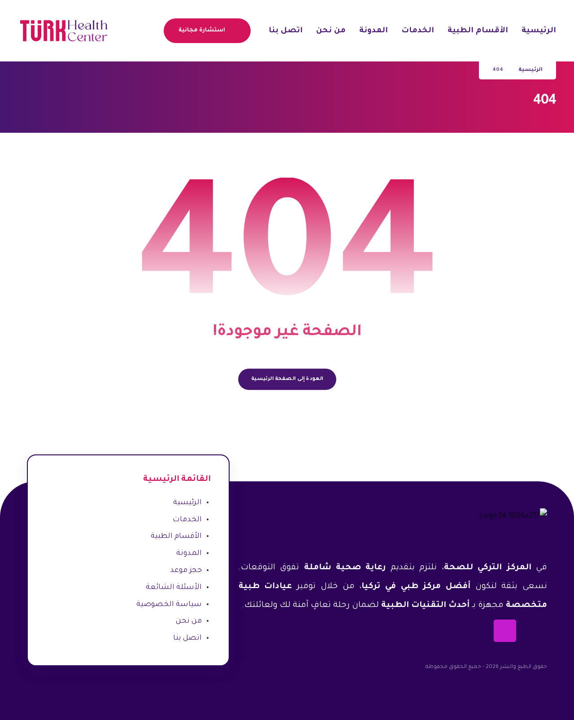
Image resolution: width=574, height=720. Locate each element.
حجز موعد (186, 571)
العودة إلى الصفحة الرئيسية (287, 379)
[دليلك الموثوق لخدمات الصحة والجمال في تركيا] (63, 30)
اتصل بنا (187, 638)
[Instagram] (505, 631)
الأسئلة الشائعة (174, 588)
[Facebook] (536, 631)
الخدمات (187, 520)
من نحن (189, 621)
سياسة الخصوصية (169, 605)
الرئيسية (187, 503)
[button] (154, 30)
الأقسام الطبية (176, 536)
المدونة (189, 554)
